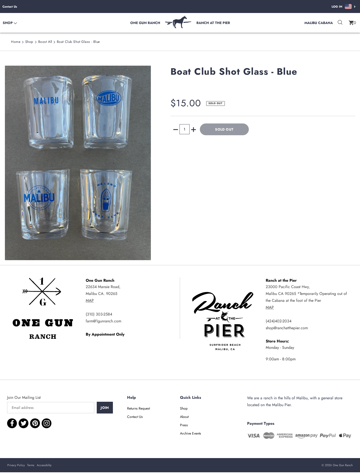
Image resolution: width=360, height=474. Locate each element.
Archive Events (190, 433)
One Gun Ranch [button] (145, 23)
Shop (29, 41)
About (184, 416)
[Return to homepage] (178, 27)
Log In (337, 6)
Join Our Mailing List (24, 397)
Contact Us (9, 6)
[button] (352, 23)
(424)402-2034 (278, 321)
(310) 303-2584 (99, 314)
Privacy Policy (16, 465)
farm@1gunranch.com (103, 321)
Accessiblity (44, 465)
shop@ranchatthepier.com (287, 328)
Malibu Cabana (318, 23)
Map (90, 300)
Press (184, 425)
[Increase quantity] (193, 129)
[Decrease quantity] (176, 129)
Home (15, 41)
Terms (30, 465)
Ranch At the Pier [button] (213, 23)
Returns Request (138, 408)
